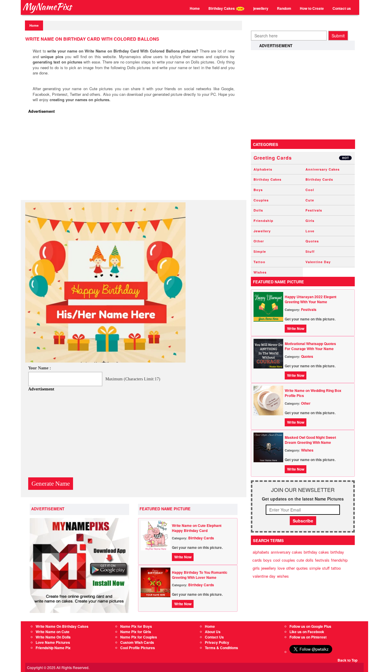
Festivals (313, 210)
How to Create (312, 8)
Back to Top (347, 660)
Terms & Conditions (221, 647)
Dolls (258, 210)
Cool (309, 190)
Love (309, 231)
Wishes (260, 272)
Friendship (263, 220)
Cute (309, 200)
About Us (213, 631)
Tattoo (259, 262)
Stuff (310, 251)
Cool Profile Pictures (137, 647)
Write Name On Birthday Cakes (62, 626)
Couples (261, 200)
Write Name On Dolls (53, 637)
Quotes (312, 241)
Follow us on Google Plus (310, 626)
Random (284, 8)
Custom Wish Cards (137, 642)
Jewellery (262, 231)
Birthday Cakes (222, 8)
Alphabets (263, 169)
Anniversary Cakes (322, 169)
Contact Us (214, 637)
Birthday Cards (201, 538)
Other (259, 241)
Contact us (341, 8)
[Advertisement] (135, 158)
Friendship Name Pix (53, 647)
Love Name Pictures (53, 642)
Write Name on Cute (52, 631)
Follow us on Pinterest (308, 637)
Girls (309, 220)
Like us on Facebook (306, 631)
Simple (260, 251)
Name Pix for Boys (136, 626)
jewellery (260, 8)
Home (195, 8)
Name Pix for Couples (138, 637)
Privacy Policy (217, 642)
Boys (258, 190)
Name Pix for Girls (135, 631)
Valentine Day (318, 262)
